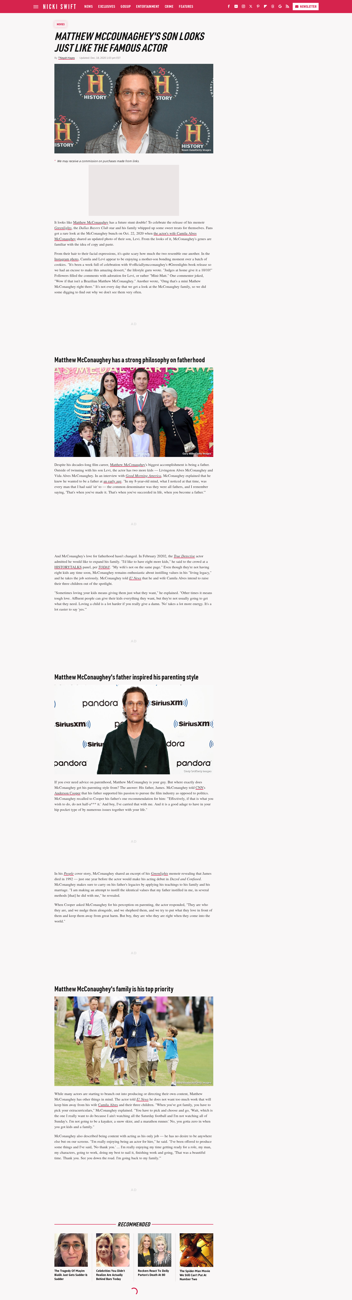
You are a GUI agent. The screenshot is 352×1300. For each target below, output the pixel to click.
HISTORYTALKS (68, 566)
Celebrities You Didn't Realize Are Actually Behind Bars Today (110, 1275)
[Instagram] (243, 7)
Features (186, 6)
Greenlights (159, 873)
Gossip (126, 6)
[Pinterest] (258, 7)
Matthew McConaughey (90, 222)
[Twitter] (251, 7)
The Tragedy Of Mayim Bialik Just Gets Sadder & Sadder (70, 1275)
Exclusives (106, 6)
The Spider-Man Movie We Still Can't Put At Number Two (195, 1275)
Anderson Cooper (67, 792)
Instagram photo (66, 258)
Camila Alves (108, 1104)
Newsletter (308, 6)
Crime (169, 6)
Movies (61, 24)
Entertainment (147, 6)
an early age (112, 481)
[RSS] (287, 7)
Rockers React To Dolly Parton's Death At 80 (153, 1273)
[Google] (280, 7)
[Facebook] (229, 7)
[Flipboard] (265, 7)
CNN (199, 787)
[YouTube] (236, 7)
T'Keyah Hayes (66, 57)
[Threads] (273, 7)
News (88, 6)
